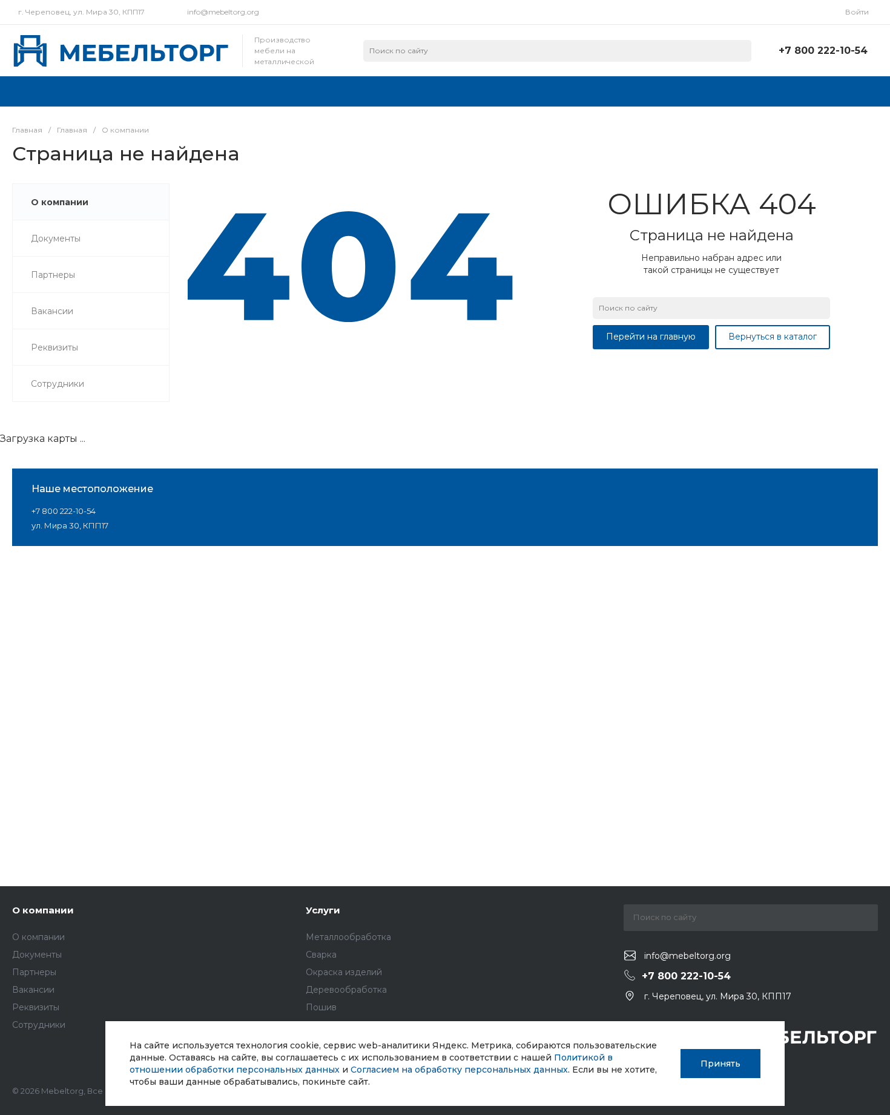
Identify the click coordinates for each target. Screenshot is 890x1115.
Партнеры (34, 972)
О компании (43, 910)
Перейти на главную (651, 336)
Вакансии (33, 989)
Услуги (323, 910)
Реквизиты (35, 1007)
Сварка (321, 954)
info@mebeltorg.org (223, 11)
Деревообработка (346, 989)
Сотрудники (38, 1024)
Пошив (321, 1007)
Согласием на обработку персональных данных (459, 1069)
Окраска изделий (344, 972)
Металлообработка (348, 937)
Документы (37, 954)
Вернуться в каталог (772, 336)
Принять (720, 1063)
